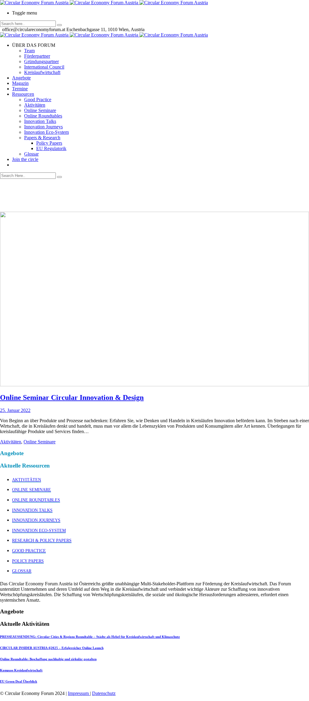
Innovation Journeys (43, 126)
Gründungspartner (41, 61)
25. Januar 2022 (15, 410)
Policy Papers (49, 143)
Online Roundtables (43, 115)
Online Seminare (40, 110)
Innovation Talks (40, 121)
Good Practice (37, 99)
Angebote (21, 77)
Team (29, 50)
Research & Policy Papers (42, 540)
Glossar (31, 153)
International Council (44, 66)
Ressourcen (23, 94)
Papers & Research (42, 137)
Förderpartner (37, 56)
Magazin (20, 83)
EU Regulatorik (51, 148)
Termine (20, 88)
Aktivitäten (34, 105)
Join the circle (25, 159)
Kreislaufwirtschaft (42, 72)
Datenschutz (104, 693)
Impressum (79, 693)
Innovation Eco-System (46, 132)
